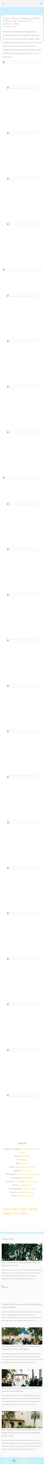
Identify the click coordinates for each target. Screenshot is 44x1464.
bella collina (10, 1209)
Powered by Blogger (23, 1460)
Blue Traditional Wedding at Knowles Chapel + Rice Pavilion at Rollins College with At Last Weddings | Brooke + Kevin (22, 1432)
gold (16, 1213)
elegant (33, 1209)
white (24, 1213)
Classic (23, 1209)
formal (7, 1213)
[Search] (40, 3)
